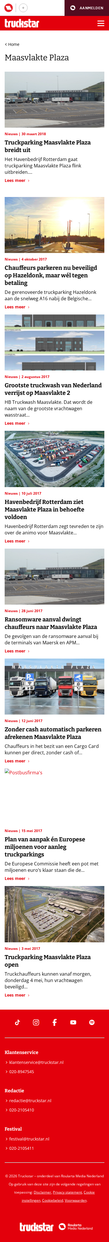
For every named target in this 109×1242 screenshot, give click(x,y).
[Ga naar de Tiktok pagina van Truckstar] (17, 1022)
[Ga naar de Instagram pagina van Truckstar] (36, 1022)
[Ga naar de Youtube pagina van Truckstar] (73, 1022)
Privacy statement (67, 1192)
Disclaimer (42, 1192)
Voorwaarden (76, 1200)
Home (13, 44)
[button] (87, 8)
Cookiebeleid (52, 1200)
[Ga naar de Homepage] (22, 23)
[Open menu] (100, 23)
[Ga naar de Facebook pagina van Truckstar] (54, 1022)
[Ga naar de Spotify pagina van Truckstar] (92, 1022)
